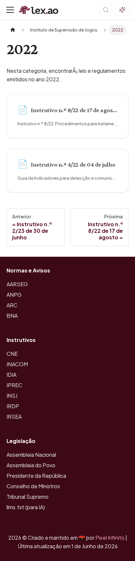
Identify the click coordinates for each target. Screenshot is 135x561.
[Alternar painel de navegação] (10, 10)
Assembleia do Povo (31, 465)
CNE (12, 353)
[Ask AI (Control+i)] (122, 10)
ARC (12, 305)
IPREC (14, 385)
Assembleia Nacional (31, 454)
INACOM (17, 364)
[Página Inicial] (13, 30)
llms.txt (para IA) (26, 507)
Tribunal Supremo (27, 496)
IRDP (13, 406)
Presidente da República (36, 475)
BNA (12, 315)
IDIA (11, 374)
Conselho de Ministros (33, 486)
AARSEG (17, 284)
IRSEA (14, 416)
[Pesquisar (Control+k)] (106, 10)
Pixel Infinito (110, 537)
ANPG (14, 294)
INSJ (12, 395)
